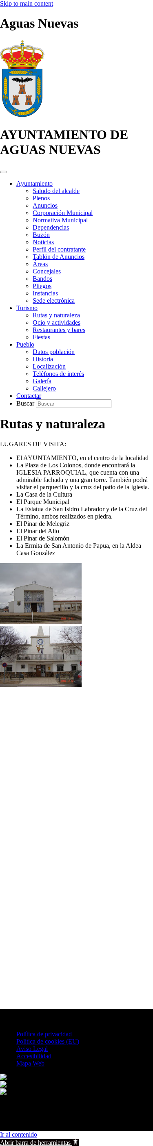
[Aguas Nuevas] (22, 114)
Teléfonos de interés (58, 373)
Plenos (41, 198)
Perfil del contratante (59, 249)
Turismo (27, 307)
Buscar (26, 403)
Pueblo (25, 344)
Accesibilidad (33, 1056)
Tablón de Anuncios (58, 256)
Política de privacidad (44, 1034)
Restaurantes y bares (59, 329)
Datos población (54, 351)
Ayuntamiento (34, 183)
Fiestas (41, 337)
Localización (49, 366)
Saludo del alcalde (56, 190)
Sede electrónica (54, 300)
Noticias (43, 242)
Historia (43, 359)
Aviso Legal (32, 1048)
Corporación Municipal (63, 212)
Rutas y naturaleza (56, 315)
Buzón (41, 234)
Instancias (45, 293)
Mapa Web (30, 1063)
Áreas (40, 263)
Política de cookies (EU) (47, 1041)
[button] (39, 1142)
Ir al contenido (18, 1134)
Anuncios (45, 205)
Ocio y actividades (56, 322)
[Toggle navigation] (3, 172)
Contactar (28, 395)
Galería (42, 381)
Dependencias (51, 227)
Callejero (44, 388)
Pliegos (42, 285)
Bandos (42, 278)
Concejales (47, 271)
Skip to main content (26, 3)
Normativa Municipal (60, 220)
